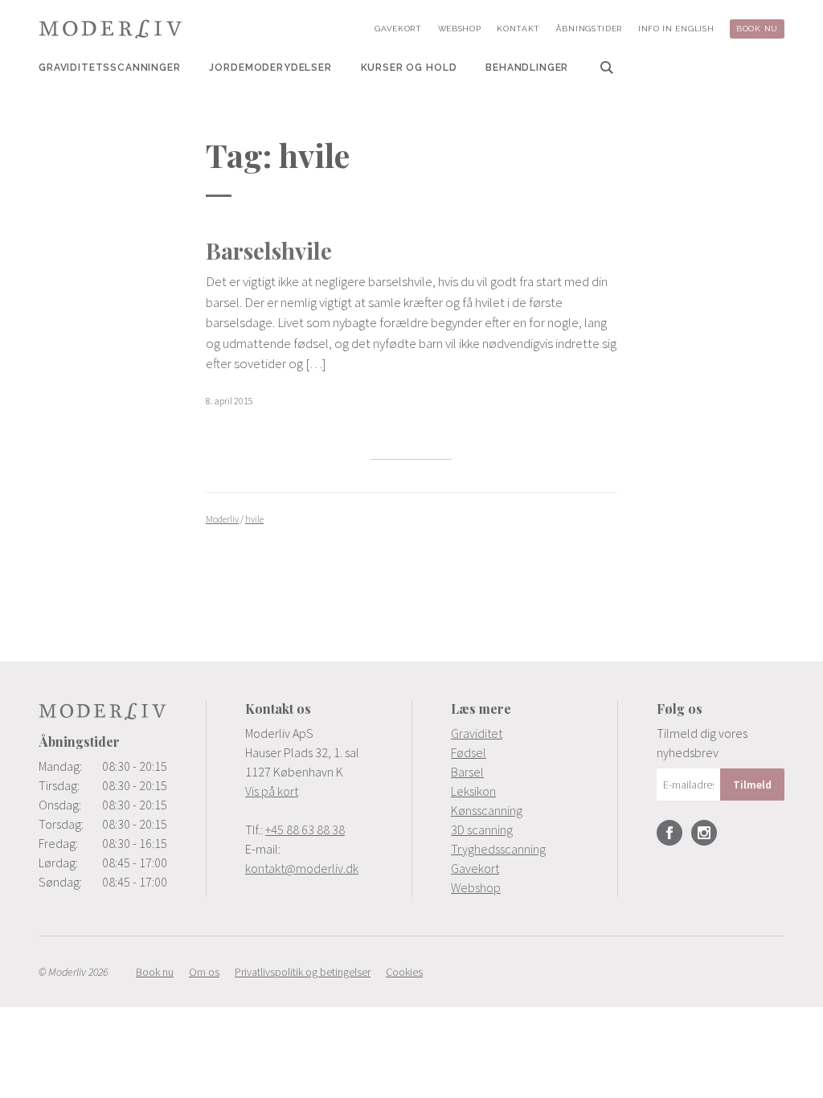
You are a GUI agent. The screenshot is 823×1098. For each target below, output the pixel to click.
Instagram (704, 833)
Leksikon (473, 791)
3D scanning (482, 829)
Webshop (459, 28)
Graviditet (476, 733)
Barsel (467, 772)
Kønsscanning (486, 810)
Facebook (669, 833)
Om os (204, 972)
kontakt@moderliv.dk (301, 868)
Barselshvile (269, 250)
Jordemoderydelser (270, 67)
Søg (606, 67)
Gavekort (398, 28)
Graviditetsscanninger (110, 67)
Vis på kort (271, 791)
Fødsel (468, 752)
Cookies (404, 972)
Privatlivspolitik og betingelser (303, 972)
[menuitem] (110, 67)
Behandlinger (526, 67)
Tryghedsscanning (498, 849)
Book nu (757, 28)
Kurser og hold (409, 67)
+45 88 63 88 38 (305, 829)
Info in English (676, 28)
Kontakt (518, 28)
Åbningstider (589, 28)
